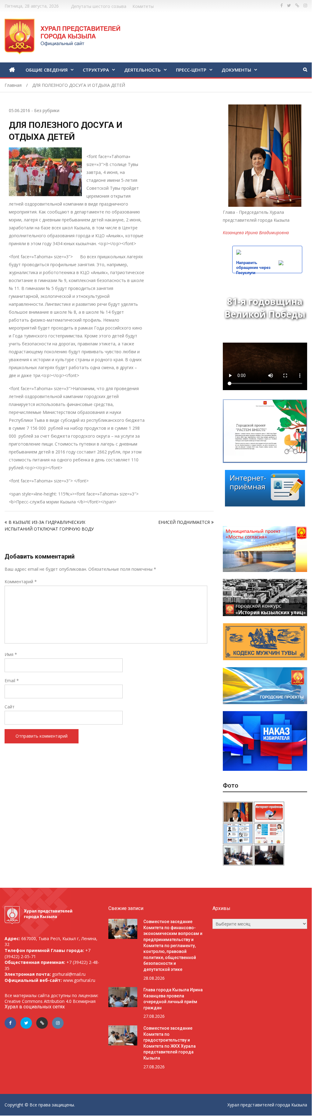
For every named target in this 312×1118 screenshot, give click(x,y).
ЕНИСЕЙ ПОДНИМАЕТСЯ (184, 522)
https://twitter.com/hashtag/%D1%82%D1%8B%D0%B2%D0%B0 (289, 5)
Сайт (10, 707)
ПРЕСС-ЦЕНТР (191, 70)
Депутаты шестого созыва (98, 6)
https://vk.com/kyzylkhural (297, 5)
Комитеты (143, 6)
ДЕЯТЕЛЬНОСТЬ (142, 70)
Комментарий (21, 581)
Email (12, 680)
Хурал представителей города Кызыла (267, 1105)
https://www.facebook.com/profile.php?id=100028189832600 (281, 5)
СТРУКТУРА (96, 70)
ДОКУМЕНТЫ (236, 70)
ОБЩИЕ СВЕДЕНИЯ (47, 70)
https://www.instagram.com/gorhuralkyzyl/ (305, 5)
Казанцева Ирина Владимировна (256, 232)
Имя (11, 654)
